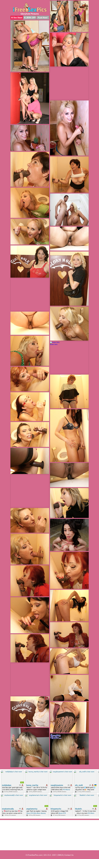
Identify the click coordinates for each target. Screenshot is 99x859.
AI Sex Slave (16, 17)
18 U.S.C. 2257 (50, 855)
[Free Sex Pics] (29, 7)
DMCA (60, 855)
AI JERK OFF (30, 17)
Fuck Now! (43, 17)
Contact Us (68, 855)
